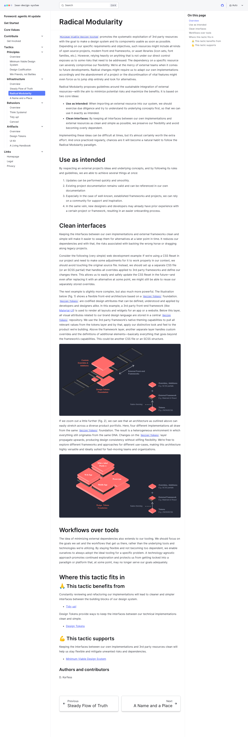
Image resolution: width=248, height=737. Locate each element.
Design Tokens (75, 626)
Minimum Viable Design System (86, 658)
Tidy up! (71, 606)
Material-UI (66, 310)
